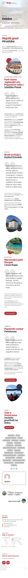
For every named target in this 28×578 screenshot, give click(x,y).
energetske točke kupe (11, 437)
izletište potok (6, 440)
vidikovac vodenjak (19, 462)
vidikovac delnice (7, 460)
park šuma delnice (9, 452)
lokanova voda (21, 447)
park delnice (17, 450)
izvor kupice (9, 442)
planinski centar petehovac (10, 455)
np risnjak (10, 450)
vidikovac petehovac (8, 462)
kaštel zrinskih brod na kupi (9, 447)
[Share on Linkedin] (17, 469)
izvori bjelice (18, 442)
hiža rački (20, 437)
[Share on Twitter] (14, 469)
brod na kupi (11, 435)
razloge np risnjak (10, 457)
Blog (5, 16)
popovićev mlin (21, 455)
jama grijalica (10, 445)
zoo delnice (14, 465)
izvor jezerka (15, 440)
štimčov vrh (19, 457)
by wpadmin (16, 23)
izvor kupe (22, 440)
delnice (17, 435)
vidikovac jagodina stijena (19, 460)
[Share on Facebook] (12, 469)
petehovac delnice (19, 452)
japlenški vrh (18, 445)
